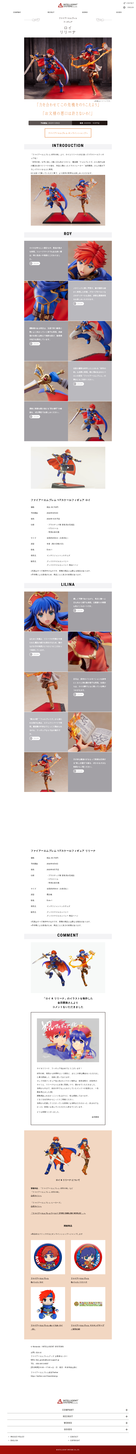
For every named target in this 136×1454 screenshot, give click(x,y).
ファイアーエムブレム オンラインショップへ (68, 133)
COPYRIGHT (75, 1440)
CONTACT (130, 3)
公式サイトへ (36, 1195)
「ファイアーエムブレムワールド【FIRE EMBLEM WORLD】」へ (58, 1213)
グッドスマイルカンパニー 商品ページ (62, 565)
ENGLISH (131, 7)
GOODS (119, 12)
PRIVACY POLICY (17, 1437)
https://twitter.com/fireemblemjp (44, 1376)
